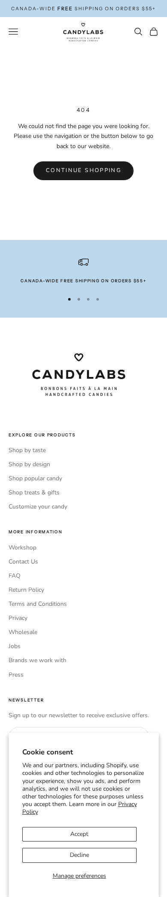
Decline (79, 855)
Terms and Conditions (38, 604)
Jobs (15, 646)
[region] (83, 270)
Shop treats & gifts (34, 492)
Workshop (22, 547)
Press (16, 675)
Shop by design (29, 464)
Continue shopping (83, 170)
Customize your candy (38, 507)
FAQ (15, 576)
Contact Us (23, 562)
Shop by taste (27, 450)
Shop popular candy (35, 478)
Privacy (18, 618)
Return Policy (26, 590)
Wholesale (23, 632)
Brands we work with (37, 660)
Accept (79, 834)
